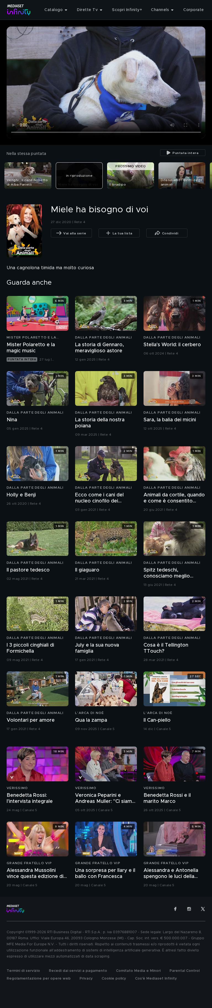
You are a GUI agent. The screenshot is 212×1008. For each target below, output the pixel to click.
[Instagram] (189, 908)
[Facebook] (175, 908)
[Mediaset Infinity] (19, 9)
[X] (202, 908)
